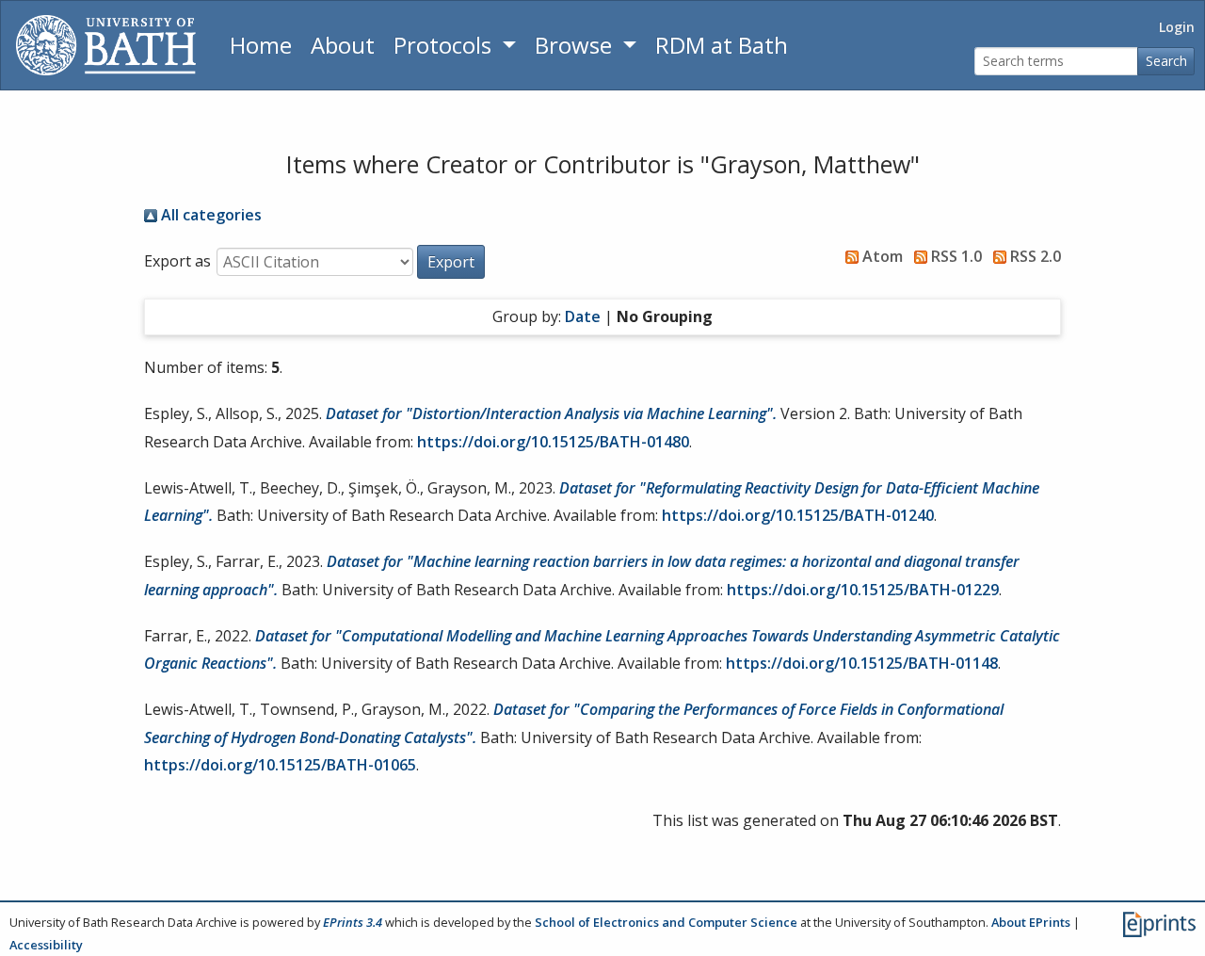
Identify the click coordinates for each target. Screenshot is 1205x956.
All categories (209, 214)
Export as (177, 261)
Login (1177, 27)
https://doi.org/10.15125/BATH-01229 (863, 589)
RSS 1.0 (954, 256)
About (343, 44)
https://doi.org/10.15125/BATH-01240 (798, 515)
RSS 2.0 (1033, 256)
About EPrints (1030, 922)
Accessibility (46, 944)
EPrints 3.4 (352, 922)
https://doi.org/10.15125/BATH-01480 (553, 441)
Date (583, 316)
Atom (881, 256)
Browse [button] (576, 44)
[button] (451, 262)
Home (261, 44)
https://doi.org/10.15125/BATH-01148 (862, 663)
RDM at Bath (721, 44)
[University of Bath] (106, 45)
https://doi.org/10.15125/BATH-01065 (280, 764)
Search (1166, 61)
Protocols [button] (445, 44)
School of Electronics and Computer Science (666, 922)
